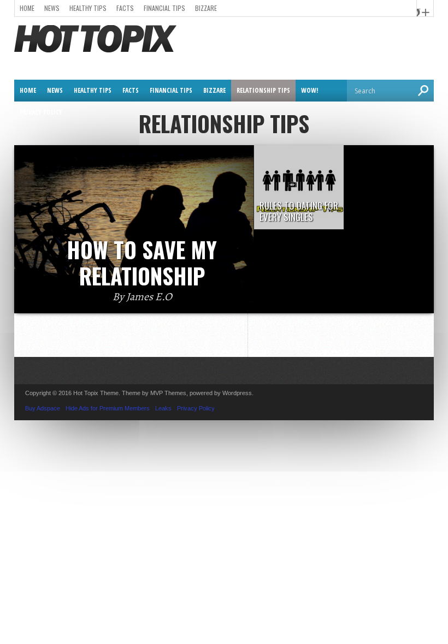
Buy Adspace (42, 408)
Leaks (163, 408)
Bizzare (206, 8)
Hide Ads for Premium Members (108, 408)
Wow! (309, 90)
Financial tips (164, 8)
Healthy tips (88, 8)
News (52, 8)
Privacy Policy (41, 112)
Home (27, 8)
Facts (125, 8)
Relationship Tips (263, 90)
